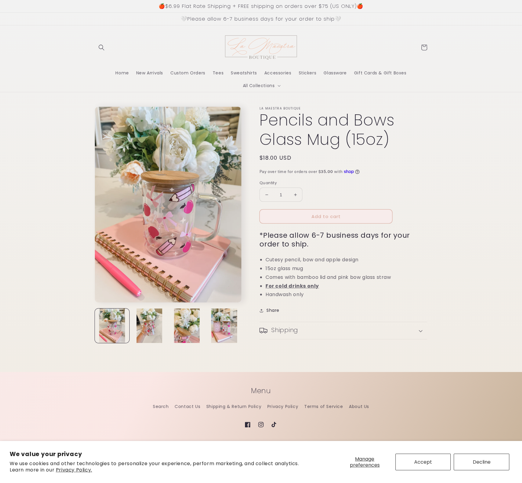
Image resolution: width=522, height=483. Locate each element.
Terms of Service (323, 406)
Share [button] (272, 310)
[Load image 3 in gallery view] (187, 325)
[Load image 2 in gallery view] (149, 325)
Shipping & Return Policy (233, 406)
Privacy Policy (282, 406)
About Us (359, 406)
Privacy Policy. (74, 469)
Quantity (268, 183)
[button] (101, 47)
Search (161, 406)
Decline (482, 462)
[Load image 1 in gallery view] (112, 325)
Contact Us (187, 406)
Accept (423, 462)
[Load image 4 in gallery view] (224, 325)
